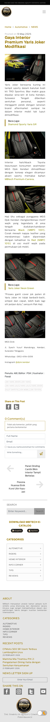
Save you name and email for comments (26, 447)
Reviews (25, 576)
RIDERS (6, 626)
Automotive (21, 27)
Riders (25, 554)
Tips (25, 570)
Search (39, 511)
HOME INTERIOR (11, 629)
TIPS (5, 635)
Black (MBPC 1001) (31, 230)
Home (8, 27)
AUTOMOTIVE (10, 624)
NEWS (34, 27)
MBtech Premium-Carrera (19, 179)
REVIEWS (7, 637)
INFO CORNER (10, 632)
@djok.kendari (23, 362)
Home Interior (25, 559)
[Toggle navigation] (44, 11)
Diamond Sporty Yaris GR (22, 124)
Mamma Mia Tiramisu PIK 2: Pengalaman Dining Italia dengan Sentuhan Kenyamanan (21, 662)
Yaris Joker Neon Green (21, 288)
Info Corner (25, 565)
